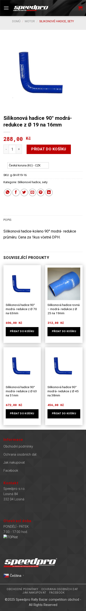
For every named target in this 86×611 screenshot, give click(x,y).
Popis (7, 219)
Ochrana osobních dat (19, 455)
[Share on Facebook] (16, 192)
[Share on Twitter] (24, 192)
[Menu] (6, 8)
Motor (30, 21)
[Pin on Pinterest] (40, 192)
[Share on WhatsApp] (7, 192)
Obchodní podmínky (18, 446)
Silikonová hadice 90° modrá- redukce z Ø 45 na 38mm (63, 391)
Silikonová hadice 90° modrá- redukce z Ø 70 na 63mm (21, 309)
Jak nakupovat (14, 463)
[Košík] (80, 8)
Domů (16, 21)
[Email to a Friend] (32, 192)
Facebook (10, 471)
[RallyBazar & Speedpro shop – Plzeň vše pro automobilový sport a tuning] (30, 8)
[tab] (43, 219)
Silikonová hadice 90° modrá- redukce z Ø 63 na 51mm (21, 391)
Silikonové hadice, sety (56, 21)
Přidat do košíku (48, 149)
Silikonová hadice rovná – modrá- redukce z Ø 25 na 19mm (63, 309)
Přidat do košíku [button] (22, 331)
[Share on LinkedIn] (49, 192)
